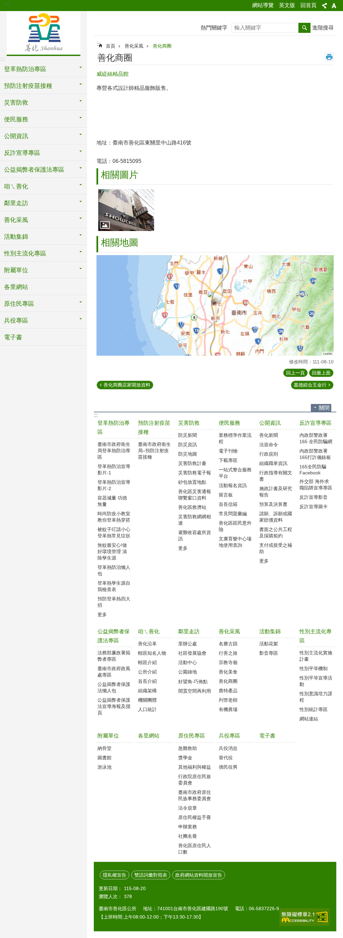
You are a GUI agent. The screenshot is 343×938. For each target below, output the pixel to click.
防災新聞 (187, 435)
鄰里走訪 (189, 631)
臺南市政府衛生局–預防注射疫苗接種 (154, 451)
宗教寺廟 (228, 662)
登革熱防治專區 (113, 427)
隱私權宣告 (114, 875)
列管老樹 (228, 700)
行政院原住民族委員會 (194, 779)
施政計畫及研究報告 (275, 491)
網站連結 (308, 718)
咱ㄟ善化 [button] (16, 186)
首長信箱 (228, 504)
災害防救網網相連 (194, 520)
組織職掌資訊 (273, 463)
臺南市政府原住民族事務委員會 (194, 795)
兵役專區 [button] (16, 320)
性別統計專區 (313, 709)
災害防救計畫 (192, 463)
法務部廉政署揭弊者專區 (113, 656)
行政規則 (268, 454)
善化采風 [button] (16, 220)
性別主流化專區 (315, 636)
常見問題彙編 (233, 513)
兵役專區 (229, 736)
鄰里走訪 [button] (16, 203)
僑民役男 (228, 767)
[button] (126, 210)
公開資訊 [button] (16, 136)
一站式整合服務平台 (235, 473)
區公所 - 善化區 (43, 32)
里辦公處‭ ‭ (188, 643)
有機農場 (228, 709)
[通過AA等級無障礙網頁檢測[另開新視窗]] (304, 917)
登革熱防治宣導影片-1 (113, 469)
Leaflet (327, 353)
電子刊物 (228, 451)
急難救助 (187, 748)
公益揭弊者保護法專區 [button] (34, 169)
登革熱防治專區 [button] (25, 69)
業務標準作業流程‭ (235, 438)
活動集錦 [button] (16, 236)
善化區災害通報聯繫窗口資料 (194, 495)
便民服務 (229, 423)
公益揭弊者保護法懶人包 (113, 687)
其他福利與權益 (194, 767)
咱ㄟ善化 (148, 631)
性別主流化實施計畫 (315, 656)
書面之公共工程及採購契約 (275, 532)
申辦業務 (187, 826)
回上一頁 (295, 372)
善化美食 (228, 672)
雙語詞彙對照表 (150, 875)
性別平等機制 (313, 668)
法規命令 (268, 444)
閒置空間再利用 (194, 691)
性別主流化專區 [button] (25, 253)
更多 (102, 614)
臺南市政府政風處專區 (113, 672)
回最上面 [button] (321, 372)
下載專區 (228, 460)
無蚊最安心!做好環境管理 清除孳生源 (112, 551)
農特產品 (228, 690)
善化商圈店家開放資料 (127, 385)
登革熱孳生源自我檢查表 (113, 586)
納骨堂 (104, 748)
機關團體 (147, 700)
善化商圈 (162, 46)
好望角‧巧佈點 (193, 681)
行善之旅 (228, 653)
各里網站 (16, 287)
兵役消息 (228, 748)
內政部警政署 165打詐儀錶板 (315, 454)
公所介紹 (147, 672)
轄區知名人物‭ (152, 653)
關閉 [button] (324, 408)
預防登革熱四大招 (113, 602)
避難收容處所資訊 (194, 535)
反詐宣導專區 (315, 423)
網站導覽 (263, 5)
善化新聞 (268, 435)
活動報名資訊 (233, 485)
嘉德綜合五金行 (310, 385)
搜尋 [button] (304, 28)
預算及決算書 (273, 504)
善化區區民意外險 (235, 526)
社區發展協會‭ (192, 653)
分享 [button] (325, 6)
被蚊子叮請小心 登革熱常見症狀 (113, 532)
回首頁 (308, 5)
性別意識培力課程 (315, 697)
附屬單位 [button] (16, 270)
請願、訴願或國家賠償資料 (275, 517)
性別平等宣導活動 (315, 681)
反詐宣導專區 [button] (22, 153)
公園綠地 (187, 672)
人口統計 (147, 709)
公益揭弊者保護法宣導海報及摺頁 (113, 706)
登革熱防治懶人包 (113, 570)
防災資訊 (187, 444)
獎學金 (185, 757)
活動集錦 (270, 631)
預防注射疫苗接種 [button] (28, 85)
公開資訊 (270, 423)
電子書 (13, 337)
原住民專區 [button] (19, 303)
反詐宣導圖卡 (313, 506)
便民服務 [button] (16, 119)
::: (7, 4)
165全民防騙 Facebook (312, 469)
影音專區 (268, 653)
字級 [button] (334, 6)
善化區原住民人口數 (194, 849)
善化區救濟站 (192, 507)
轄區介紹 (147, 662)
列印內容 (329, 57)
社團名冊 (187, 836)
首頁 (110, 46)
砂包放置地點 (192, 482)
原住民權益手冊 (194, 817)
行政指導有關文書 (275, 476)
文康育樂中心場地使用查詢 (235, 542)
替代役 (226, 757)
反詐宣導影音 (313, 497)
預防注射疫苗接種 (154, 427)
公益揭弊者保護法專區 (113, 636)
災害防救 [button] (16, 102)
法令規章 (187, 808)
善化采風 (134, 46)
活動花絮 (268, 643)
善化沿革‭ (147, 643)
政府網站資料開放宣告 (198, 875)
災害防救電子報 (194, 472)
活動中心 (187, 662)
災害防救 (189, 423)
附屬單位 (108, 736)
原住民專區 (191, 736)
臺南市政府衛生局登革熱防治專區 (113, 451)
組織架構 (147, 690)
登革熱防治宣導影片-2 (113, 485)
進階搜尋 (323, 28)
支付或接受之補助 (275, 548)
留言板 (226, 494)
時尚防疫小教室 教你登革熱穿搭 (113, 517)
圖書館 (104, 757)
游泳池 (104, 767)
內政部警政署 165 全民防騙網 (315, 438)
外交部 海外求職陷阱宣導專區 (315, 484)
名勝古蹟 (228, 643)
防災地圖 (187, 454)
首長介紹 (147, 681)
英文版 (287, 5)
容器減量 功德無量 (112, 501)
